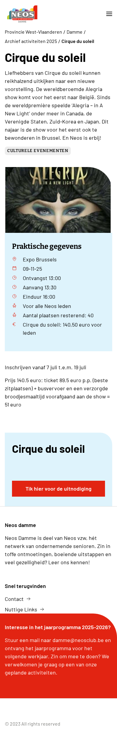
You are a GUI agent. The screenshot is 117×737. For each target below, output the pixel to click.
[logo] (22, 14)
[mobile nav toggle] (106, 14)
